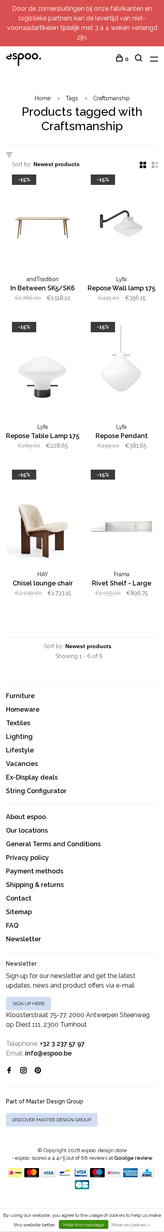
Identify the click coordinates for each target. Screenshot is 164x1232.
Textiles (18, 723)
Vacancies (22, 764)
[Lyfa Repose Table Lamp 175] (42, 372)
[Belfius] (114, 1175)
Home (43, 98)
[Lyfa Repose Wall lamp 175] (121, 225)
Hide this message (83, 1225)
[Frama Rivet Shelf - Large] (121, 520)
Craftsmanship (111, 98)
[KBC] (147, 1175)
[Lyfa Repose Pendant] (121, 372)
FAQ (12, 925)
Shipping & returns (35, 885)
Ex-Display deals (32, 777)
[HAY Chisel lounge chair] (42, 520)
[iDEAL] (15, 1175)
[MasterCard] (31, 1175)
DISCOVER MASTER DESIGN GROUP (51, 1120)
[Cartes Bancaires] (82, 1187)
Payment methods (34, 871)
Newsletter (23, 939)
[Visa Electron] (81, 1175)
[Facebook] (9, 1071)
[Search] (139, 59)
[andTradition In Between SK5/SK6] (42, 225)
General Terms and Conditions (53, 844)
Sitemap (19, 912)
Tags (72, 98)
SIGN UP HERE (28, 1003)
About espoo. (26, 817)
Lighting (19, 736)
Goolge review (133, 1158)
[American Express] (130, 1175)
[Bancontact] (65, 1175)
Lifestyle (20, 750)
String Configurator (36, 791)
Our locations (27, 830)
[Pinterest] (38, 1071)
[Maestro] (97, 1175)
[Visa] (48, 1175)
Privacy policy (27, 857)
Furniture (20, 696)
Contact (18, 898)
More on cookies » (130, 1225)
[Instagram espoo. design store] (23, 1071)
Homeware (22, 709)
